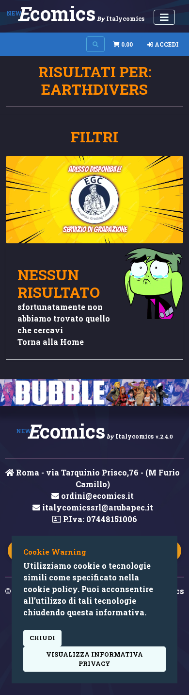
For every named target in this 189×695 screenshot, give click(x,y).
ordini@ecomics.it (96, 496)
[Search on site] (95, 44)
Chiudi (42, 638)
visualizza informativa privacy (94, 658)
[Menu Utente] (164, 17)
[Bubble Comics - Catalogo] (94, 392)
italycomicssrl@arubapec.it (96, 507)
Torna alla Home (50, 342)
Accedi (166, 44)
